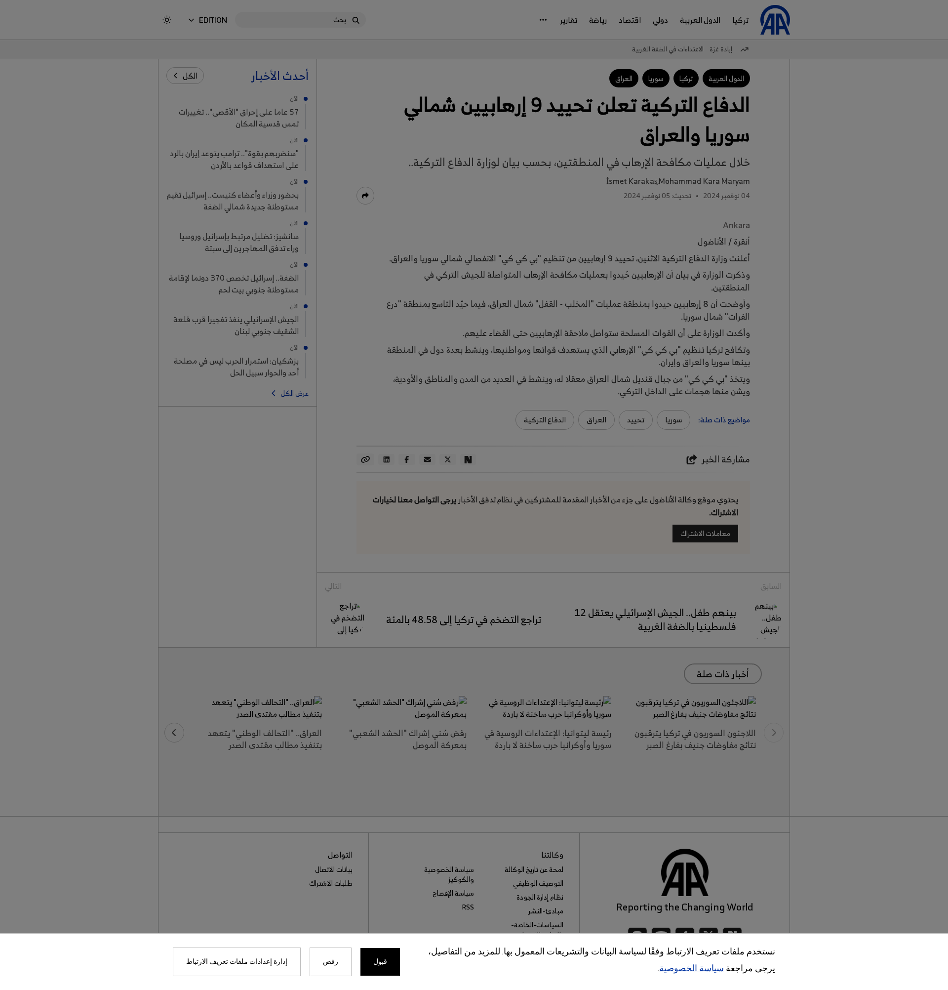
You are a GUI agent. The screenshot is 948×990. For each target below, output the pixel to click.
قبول (380, 961)
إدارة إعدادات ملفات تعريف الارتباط (236, 961)
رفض (330, 961)
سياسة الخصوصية (691, 969)
